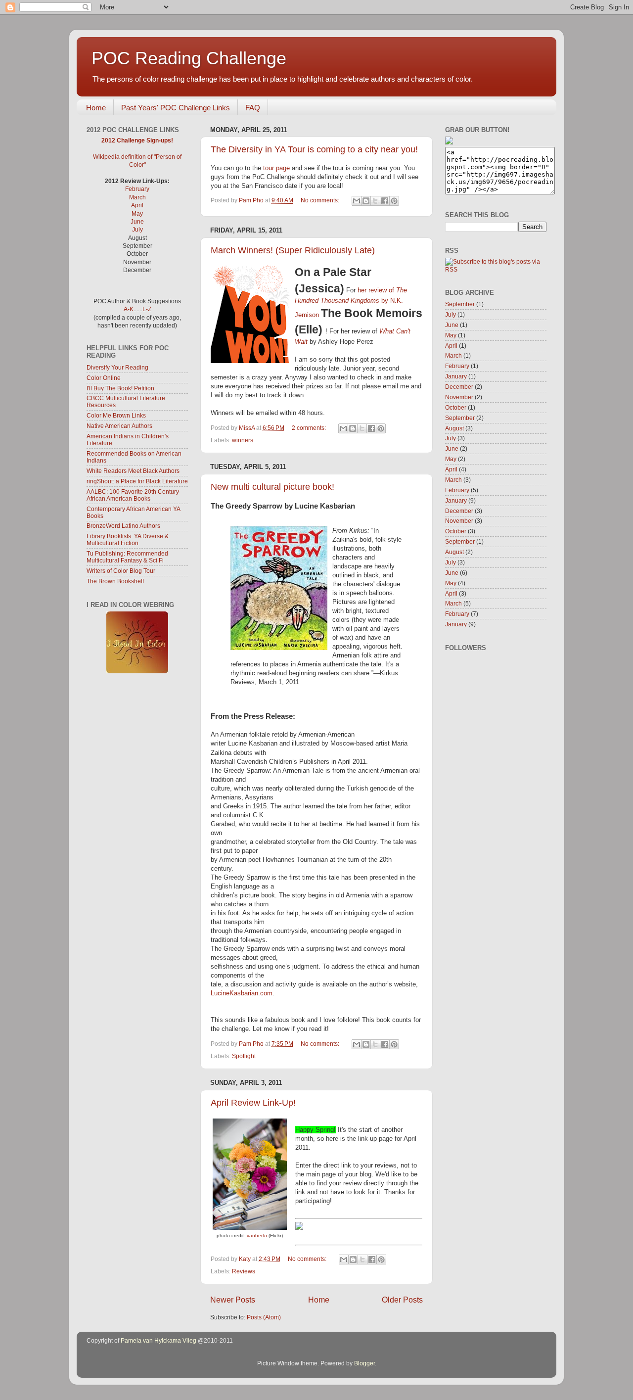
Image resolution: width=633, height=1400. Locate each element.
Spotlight (244, 1056)
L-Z (146, 309)
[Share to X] (375, 201)
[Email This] (357, 201)
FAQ (252, 107)
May (137, 213)
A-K (129, 309)
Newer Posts (232, 1299)
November (459, 397)
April (137, 205)
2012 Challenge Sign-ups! (137, 140)
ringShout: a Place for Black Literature (137, 481)
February (137, 189)
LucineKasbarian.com (241, 993)
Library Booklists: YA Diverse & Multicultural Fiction (128, 539)
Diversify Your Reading (117, 367)
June (137, 221)
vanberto (257, 1235)
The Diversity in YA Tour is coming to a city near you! (314, 149)
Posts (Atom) (264, 1317)
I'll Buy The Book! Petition (120, 388)
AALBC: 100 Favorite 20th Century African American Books (133, 495)
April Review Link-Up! (253, 1103)
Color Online (104, 377)
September (460, 304)
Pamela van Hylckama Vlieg (158, 1340)
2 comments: (309, 427)
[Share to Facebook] (385, 201)
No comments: (321, 200)
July (137, 229)
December (459, 386)
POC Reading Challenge (188, 58)
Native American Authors (119, 425)
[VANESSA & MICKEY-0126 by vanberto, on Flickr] (250, 1227)
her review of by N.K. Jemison (351, 302)
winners (242, 440)
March (137, 197)
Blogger (364, 1363)
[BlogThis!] (366, 201)
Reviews (243, 1271)
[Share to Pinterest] (394, 201)
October (455, 407)
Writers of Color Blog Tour (121, 570)
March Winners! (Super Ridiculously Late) (293, 250)
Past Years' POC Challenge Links (175, 107)
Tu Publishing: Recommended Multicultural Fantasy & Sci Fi (127, 556)
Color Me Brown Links (116, 415)
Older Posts (402, 1299)
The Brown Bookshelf (115, 581)
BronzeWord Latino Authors (123, 525)
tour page (276, 168)
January (456, 376)
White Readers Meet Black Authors (133, 470)
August (454, 428)
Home (96, 107)
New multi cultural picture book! (272, 487)
